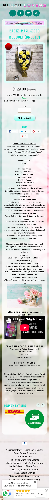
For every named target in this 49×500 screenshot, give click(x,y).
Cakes (35, 469)
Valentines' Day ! (14, 450)
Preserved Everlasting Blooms (24, 460)
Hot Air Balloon (24, 456)
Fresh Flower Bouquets (24, 453)
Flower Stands (33, 466)
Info (33, 101)
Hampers (35, 476)
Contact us (14, 479)
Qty (24, 106)
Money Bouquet (13, 463)
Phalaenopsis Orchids (24, 473)
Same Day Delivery (34, 450)
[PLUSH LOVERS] (24, 5)
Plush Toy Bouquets (20, 469)
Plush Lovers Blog (31, 479)
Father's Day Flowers (33, 463)
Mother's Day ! (16, 466)
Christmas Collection (19, 476)
